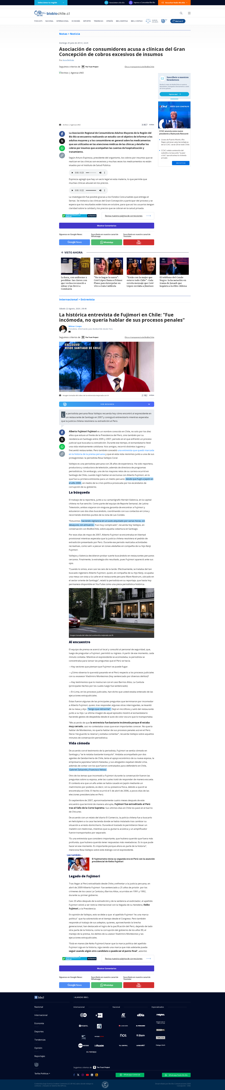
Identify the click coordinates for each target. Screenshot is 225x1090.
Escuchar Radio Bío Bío (175, 2)
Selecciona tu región (47, 2)
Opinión (109, 21)
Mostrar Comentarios (106, 226)
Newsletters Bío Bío (117, 2)
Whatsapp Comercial (131, 1074)
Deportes (87, 21)
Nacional (49, 21)
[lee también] (79, 864)
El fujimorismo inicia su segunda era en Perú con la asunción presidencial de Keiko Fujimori (123, 860)
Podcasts (38, 21)
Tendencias (98, 21)
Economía (76, 21)
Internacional (63, 21)
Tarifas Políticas (41, 1073)
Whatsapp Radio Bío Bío (178, 1075)
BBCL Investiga (122, 21)
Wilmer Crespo (75, 326)
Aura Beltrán (68, 60)
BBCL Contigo (137, 21)
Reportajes (39, 1056)
